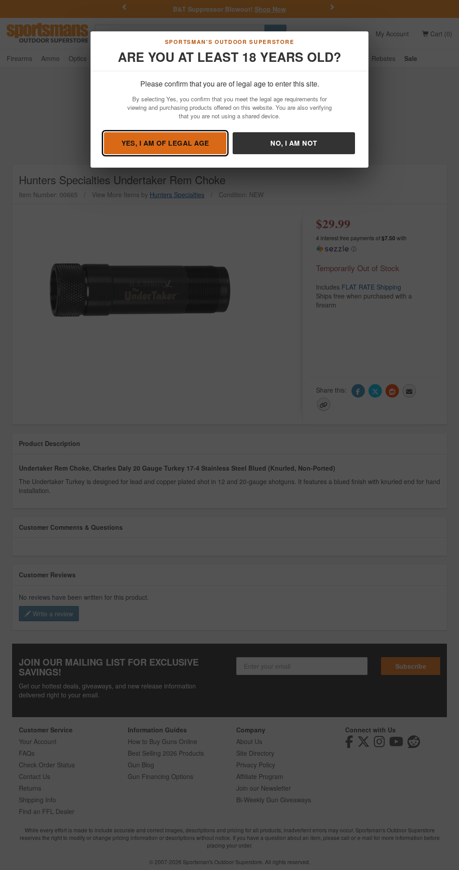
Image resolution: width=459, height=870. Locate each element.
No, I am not (293, 143)
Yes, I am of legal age (165, 143)
